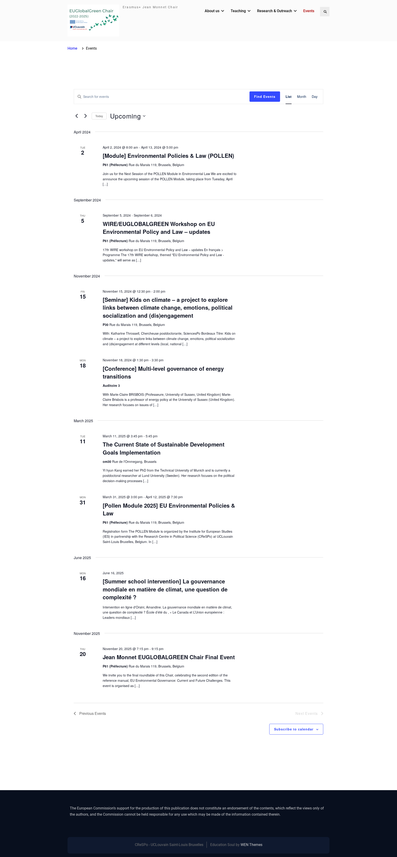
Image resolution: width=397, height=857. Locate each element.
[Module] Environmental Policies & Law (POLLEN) (168, 155)
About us (212, 11)
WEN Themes (251, 845)
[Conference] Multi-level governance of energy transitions (163, 372)
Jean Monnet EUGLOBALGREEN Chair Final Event (169, 657)
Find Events (264, 96)
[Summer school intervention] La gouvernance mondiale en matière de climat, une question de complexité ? (165, 589)
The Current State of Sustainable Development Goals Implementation (163, 448)
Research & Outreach (274, 11)
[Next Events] (85, 116)
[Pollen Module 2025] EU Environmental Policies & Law (169, 509)
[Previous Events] (76, 116)
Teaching (238, 11)
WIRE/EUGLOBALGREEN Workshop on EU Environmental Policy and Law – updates (159, 227)
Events (308, 11)
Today (99, 116)
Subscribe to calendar (293, 729)
